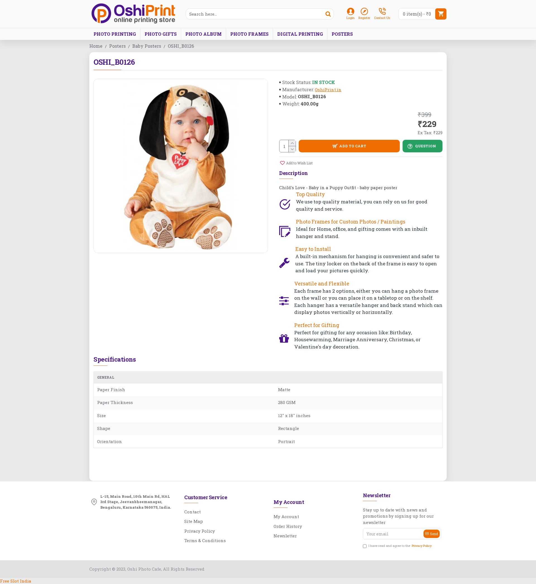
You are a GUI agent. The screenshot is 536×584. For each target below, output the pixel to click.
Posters (117, 46)
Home (95, 46)
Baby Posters (146, 46)
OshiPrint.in (328, 89)
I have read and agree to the (400, 546)
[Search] (328, 14)
